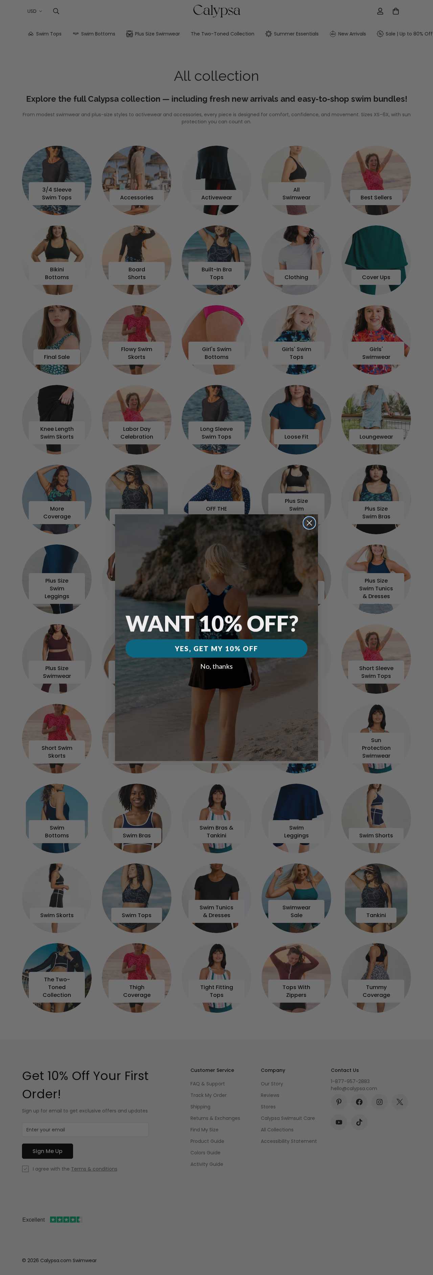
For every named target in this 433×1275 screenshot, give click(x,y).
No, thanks (216, 666)
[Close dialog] (309, 523)
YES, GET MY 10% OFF (216, 648)
